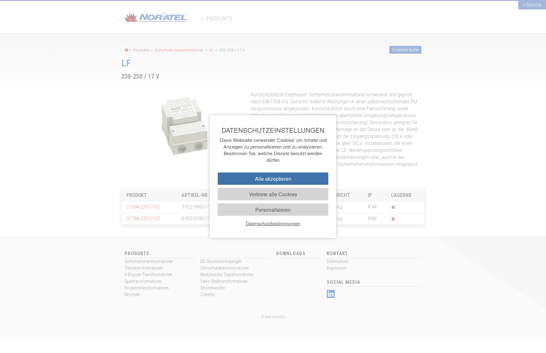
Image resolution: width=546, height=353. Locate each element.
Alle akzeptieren (273, 178)
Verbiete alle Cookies (273, 194)
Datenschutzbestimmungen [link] (273, 223)
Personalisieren (273, 209)
